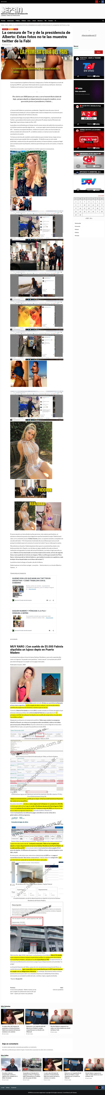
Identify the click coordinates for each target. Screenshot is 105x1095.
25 (89, 211)
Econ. (29, 20)
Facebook (13, 1087)
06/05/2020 (5, 44)
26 (93, 211)
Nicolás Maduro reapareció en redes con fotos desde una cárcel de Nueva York (60, 1028)
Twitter (8, 1087)
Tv (55, 20)
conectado (18, 1047)
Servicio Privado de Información (14, 14)
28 (102, 211)
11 (89, 205)
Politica (18, 20)
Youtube (50, 20)
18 (89, 208)
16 (80, 208)
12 (93, 205)
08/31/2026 (6, 1034)
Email (34, 20)
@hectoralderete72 (89, 35)
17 (84, 208)
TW (45, 20)
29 (76, 214)
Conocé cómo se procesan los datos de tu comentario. (39, 1049)
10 (84, 205)
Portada (3, 20)
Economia (77, 226)
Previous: (23, 990)
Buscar (76, 46)
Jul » (91, 218)
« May (87, 218)
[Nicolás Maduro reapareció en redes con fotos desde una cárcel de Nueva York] (60, 1016)
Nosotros (40, 20)
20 (97, 208)
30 (80, 214)
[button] (103, 20)
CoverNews (66, 1092)
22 (76, 211)
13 (97, 205)
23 (80, 211)
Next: (58, 988)
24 (84, 211)
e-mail (2, 1087)
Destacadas (10, 20)
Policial (24, 20)
